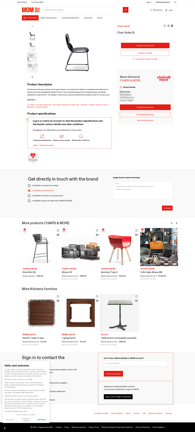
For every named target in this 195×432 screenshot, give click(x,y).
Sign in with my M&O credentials (118, 397)
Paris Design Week (37, 2)
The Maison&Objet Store (70, 18)
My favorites (158, 10)
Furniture (74, 105)
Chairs (91, 105)
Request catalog (145, 53)
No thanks (10, 419)
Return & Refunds (143, 427)
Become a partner (79, 427)
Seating (83, 105)
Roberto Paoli (101, 105)
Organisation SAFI (45, 427)
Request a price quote (145, 45)
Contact (136, 413)
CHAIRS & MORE (42, 107)
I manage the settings (26, 420)
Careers (59, 427)
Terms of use (93, 427)
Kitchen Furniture (43, 105)
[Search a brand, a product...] (125, 10)
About (128, 413)
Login (171, 10)
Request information (145, 107)
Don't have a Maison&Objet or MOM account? (124, 358)
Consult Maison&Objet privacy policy (16, 411)
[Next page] (176, 223)
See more (31, 99)
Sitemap (168, 413)
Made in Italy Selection (49, 18)
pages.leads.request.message (126, 177)
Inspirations (88, 18)
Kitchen (30, 105)
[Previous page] (172, 223)
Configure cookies (101, 413)
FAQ (144, 413)
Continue (167, 208)
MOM (31, 10)
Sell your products (163, 2)
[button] (4, 428)
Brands (99, 18)
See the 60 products (145, 120)
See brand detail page (145, 114)
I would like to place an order (147, 59)
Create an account (47, 145)
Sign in (149, 2)
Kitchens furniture (61, 105)
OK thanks (42, 419)
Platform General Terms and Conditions (117, 427)
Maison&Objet (22, 2)
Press (66, 427)
